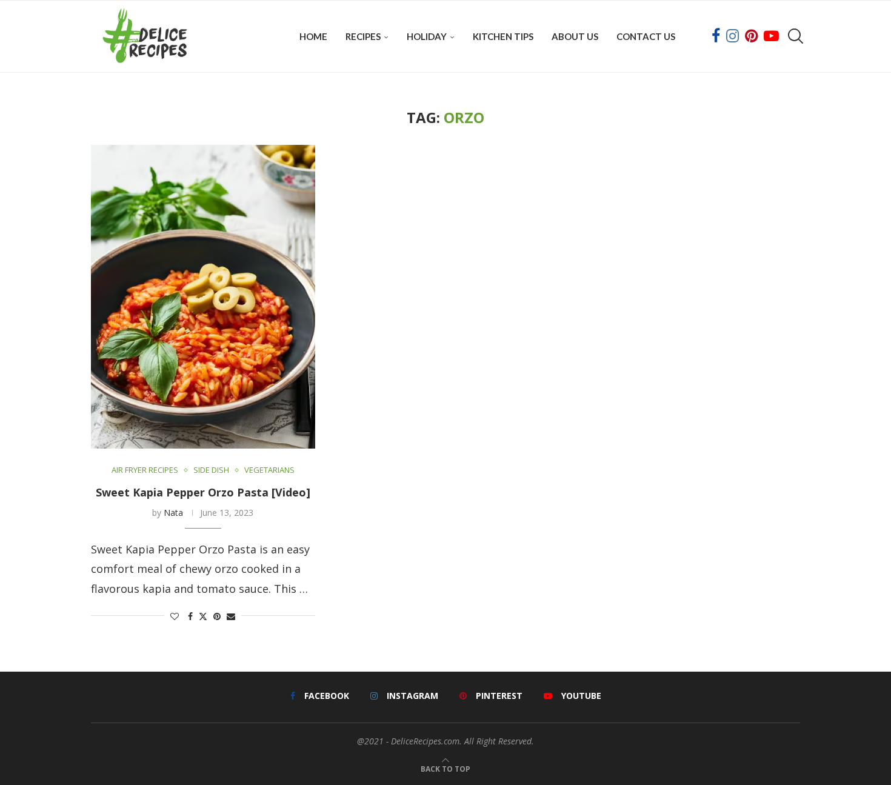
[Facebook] (716, 36)
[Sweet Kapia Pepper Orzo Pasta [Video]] (203, 297)
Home (313, 36)
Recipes (363, 36)
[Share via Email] (231, 616)
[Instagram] (732, 36)
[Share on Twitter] (203, 616)
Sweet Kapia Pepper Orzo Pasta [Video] (203, 492)
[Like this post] (174, 616)
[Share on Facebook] (190, 616)
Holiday (427, 36)
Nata (173, 512)
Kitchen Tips (503, 36)
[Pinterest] (751, 36)
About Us (575, 36)
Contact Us (645, 36)
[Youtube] (771, 36)
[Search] (794, 36)
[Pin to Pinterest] (217, 616)
